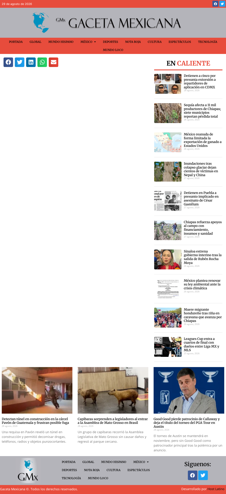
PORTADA (16, 42)
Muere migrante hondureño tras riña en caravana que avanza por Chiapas (203, 315)
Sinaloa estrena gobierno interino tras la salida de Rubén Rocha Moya (203, 257)
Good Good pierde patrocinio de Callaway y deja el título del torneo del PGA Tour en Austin (187, 423)
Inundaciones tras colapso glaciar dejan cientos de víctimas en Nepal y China (201, 169)
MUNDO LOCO (113, 50)
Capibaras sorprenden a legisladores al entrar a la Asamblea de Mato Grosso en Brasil (113, 421)
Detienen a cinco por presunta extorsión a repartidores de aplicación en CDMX (200, 81)
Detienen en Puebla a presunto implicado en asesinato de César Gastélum (201, 198)
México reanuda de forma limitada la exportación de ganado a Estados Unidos (203, 140)
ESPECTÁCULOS (180, 42)
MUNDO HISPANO (60, 42)
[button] (8, 62)
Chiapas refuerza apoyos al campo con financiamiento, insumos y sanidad (203, 228)
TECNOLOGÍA (207, 42)
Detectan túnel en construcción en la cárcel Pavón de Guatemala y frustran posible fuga (35, 421)
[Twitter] (222, 4)
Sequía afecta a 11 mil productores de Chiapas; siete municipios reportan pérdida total (202, 110)
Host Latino (215, 489)
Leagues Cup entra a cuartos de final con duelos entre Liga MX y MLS (201, 344)
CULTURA (155, 42)
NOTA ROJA (133, 42)
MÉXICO (86, 42)
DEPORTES (110, 42)
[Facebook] (215, 4)
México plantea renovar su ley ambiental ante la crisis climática (202, 284)
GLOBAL (35, 42)
